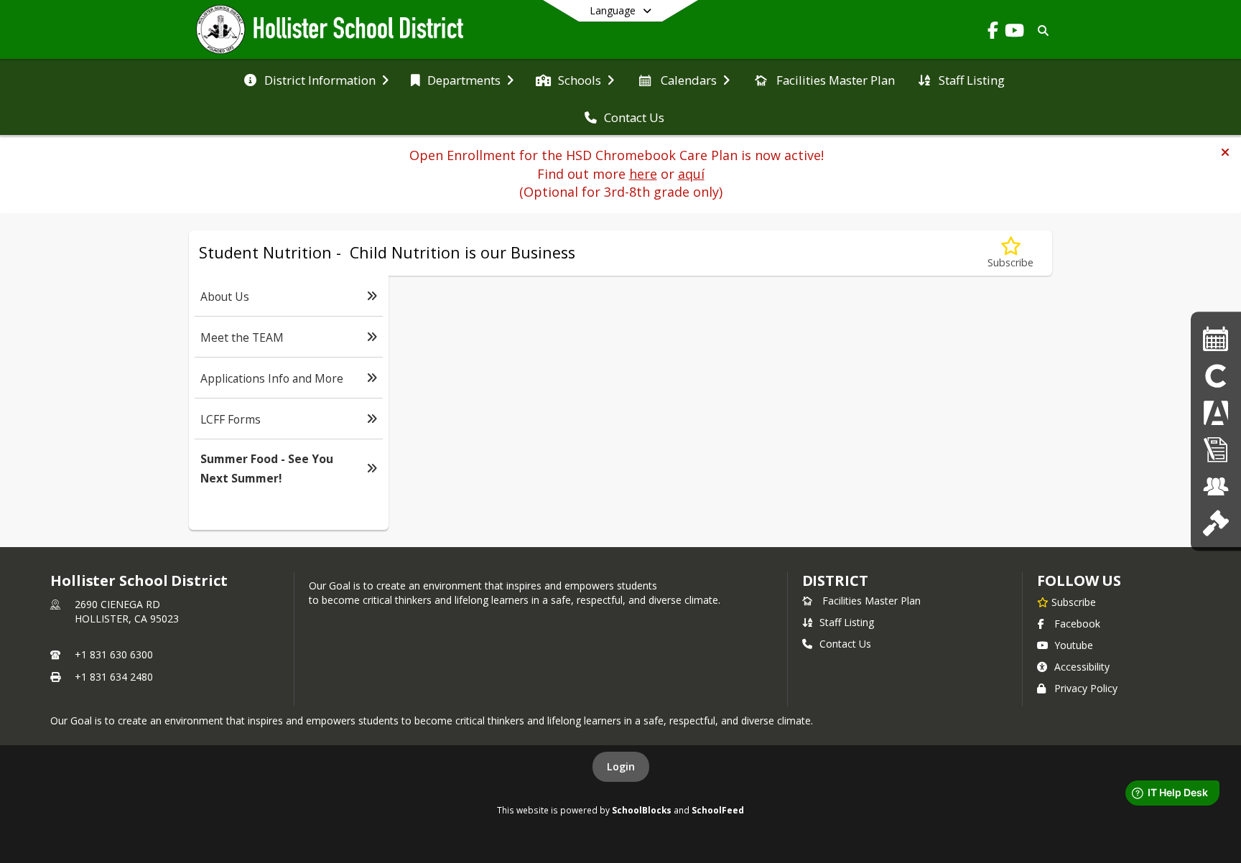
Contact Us (845, 643)
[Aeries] (1216, 413)
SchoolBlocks (641, 810)
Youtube (1073, 645)
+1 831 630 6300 (114, 654)
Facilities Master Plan (871, 600)
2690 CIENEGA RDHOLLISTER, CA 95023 (127, 611)
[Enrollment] (1216, 449)
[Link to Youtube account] (1014, 32)
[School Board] (1215, 523)
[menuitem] (316, 79)
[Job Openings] (1216, 486)
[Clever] (1216, 375)
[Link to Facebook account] (992, 32)
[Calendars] (1216, 339)
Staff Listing (846, 622)
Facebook (1077, 623)
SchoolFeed (718, 810)
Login (621, 766)
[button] (1225, 152)
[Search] (1040, 30)
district (835, 580)
